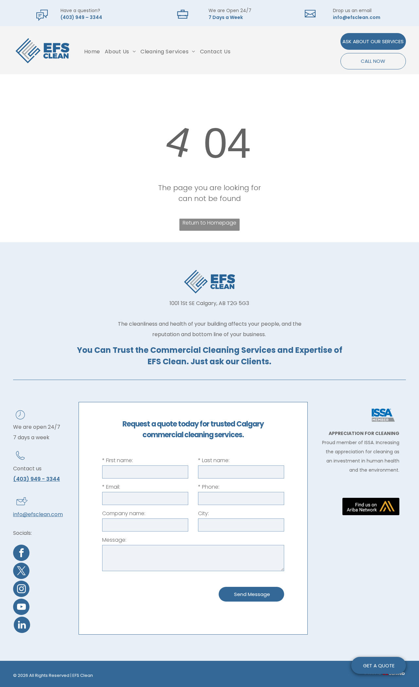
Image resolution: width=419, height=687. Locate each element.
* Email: (111, 487)
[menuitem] (92, 51)
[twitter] (21, 572)
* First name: (117, 460)
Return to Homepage (209, 222)
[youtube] (21, 608)
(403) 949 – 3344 (81, 17)
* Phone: (208, 487)
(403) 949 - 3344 (36, 479)
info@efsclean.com (356, 17)
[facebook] (21, 554)
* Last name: (213, 460)
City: (203, 513)
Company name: (123, 513)
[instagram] (21, 590)
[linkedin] (22, 626)
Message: (114, 540)
